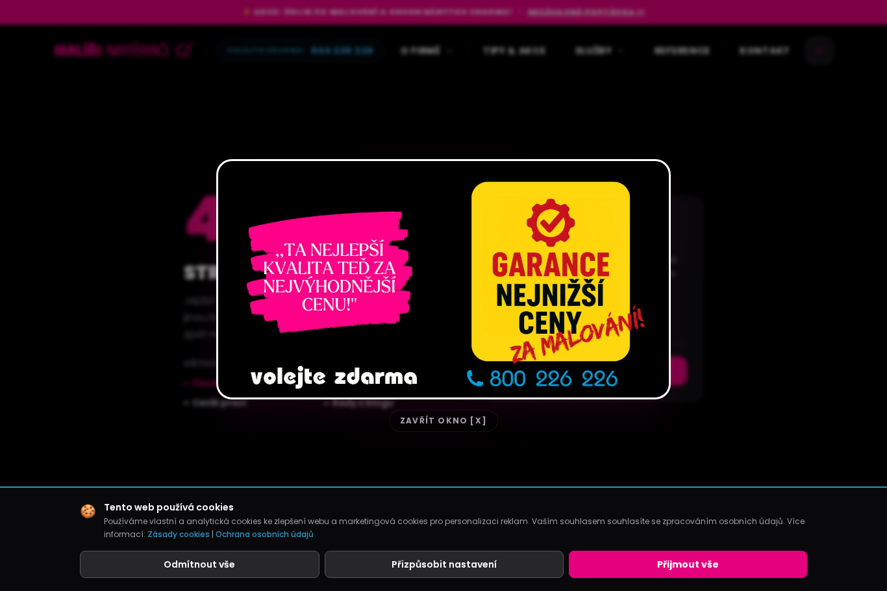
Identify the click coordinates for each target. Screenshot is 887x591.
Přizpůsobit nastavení (444, 564)
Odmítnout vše (199, 564)
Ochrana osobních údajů (265, 534)
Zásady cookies (178, 534)
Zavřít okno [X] (443, 420)
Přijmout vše (688, 564)
